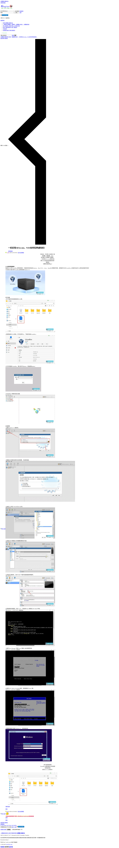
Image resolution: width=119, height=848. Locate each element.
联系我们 (15, 833)
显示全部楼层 (21, 252)
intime (8, 811)
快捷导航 (2, 20)
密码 (1, 12)
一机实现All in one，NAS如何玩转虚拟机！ (27, 36)
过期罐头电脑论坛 (4, 1)
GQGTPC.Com (9, 844)
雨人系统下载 (10, 833)
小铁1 (8, 252)
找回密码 (21, 11)
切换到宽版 (2, 2)
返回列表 (2, 38)
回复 (9, 806)
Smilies (15, 825)
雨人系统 (11, 25)
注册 (20, 12)
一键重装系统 (3, 833)
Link (7, 825)
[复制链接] (10, 251)
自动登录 (17, 11)
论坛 (10, 36)
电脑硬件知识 (15, 36)
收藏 (6, 806)
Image (5, 825)
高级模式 (2, 824)
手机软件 (5, 28)
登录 (13, 827)
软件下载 (10, 27)
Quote (10, 825)
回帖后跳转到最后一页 (17, 829)
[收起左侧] (27, 244)
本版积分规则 (3, 829)
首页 (8, 23)
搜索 (13, 35)
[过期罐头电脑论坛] (6, 8)
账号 (1, 11)
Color (2, 825)
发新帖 (6, 38)
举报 (6, 809)
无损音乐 (9, 30)
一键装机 (16, 24)
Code (12, 825)
